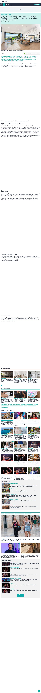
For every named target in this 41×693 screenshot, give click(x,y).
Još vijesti (19, 595)
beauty (7, 513)
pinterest (36, 404)
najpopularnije (6, 560)
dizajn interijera (16, 404)
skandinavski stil (30, 404)
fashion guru (28, 513)
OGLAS (20, 9)
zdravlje (12, 513)
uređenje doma (4, 404)
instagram (23, 404)
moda (3, 513)
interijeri (10, 404)
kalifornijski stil (5, 407)
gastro (22, 513)
